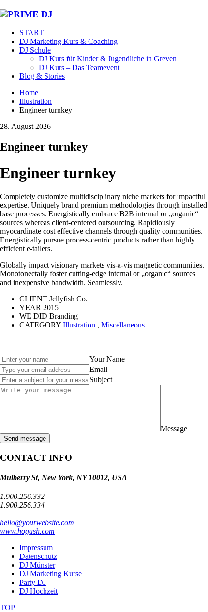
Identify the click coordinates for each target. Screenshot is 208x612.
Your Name (107, 359)
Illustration (79, 325)
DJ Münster (37, 565)
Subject (100, 379)
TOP (7, 607)
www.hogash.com (27, 531)
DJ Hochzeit (38, 591)
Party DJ (32, 582)
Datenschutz (38, 556)
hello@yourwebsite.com (37, 522)
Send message (25, 438)
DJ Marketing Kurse (50, 573)
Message (174, 429)
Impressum (36, 547)
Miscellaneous (123, 325)
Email (98, 369)
